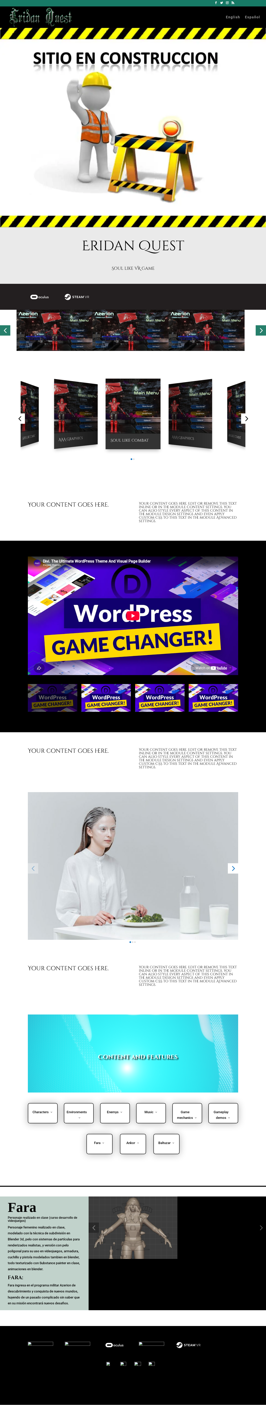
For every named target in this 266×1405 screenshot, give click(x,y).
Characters (41, 1112)
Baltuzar (164, 1143)
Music (148, 1112)
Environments (77, 1112)
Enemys (113, 1112)
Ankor (130, 1143)
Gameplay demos (221, 1115)
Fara (97, 1143)
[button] (5, 330)
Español (252, 17)
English (233, 17)
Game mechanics (185, 1115)
